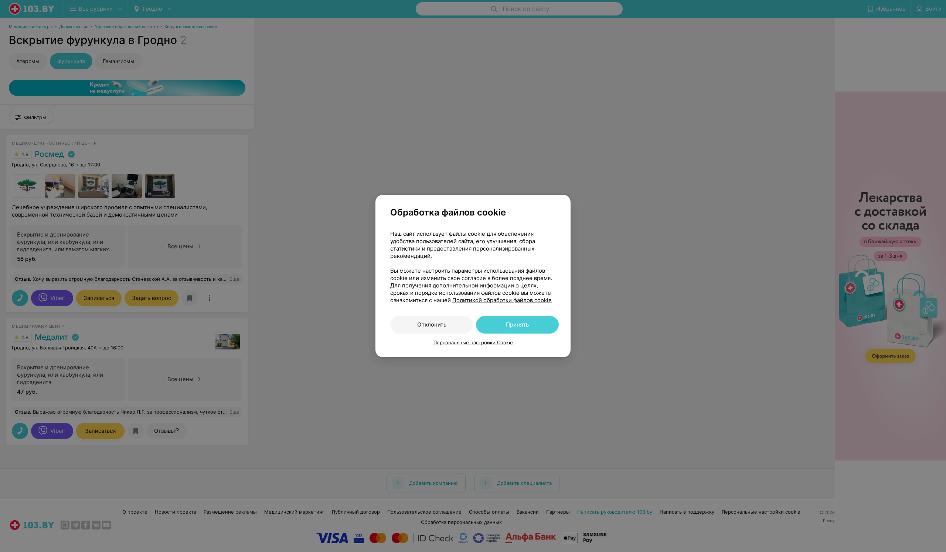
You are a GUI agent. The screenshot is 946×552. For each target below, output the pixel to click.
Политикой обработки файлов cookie (502, 300)
